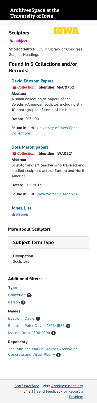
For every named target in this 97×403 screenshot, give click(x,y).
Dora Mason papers (30, 147)
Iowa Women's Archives (57, 194)
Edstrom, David (23, 318)
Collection (19, 295)
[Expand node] (92, 23)
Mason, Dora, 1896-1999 (31, 332)
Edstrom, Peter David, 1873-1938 (38, 325)
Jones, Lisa (22, 208)
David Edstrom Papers (32, 81)
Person (16, 302)
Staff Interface (26, 386)
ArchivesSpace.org (67, 386)
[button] (33, 242)
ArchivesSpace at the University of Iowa (35, 13)
